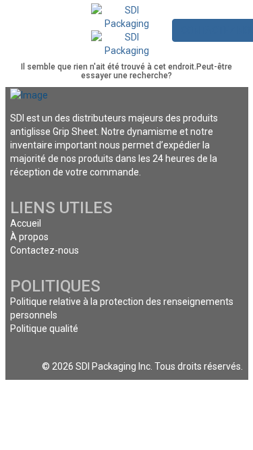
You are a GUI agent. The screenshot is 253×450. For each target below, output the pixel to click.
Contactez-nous (44, 250)
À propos (29, 236)
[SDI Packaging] (126, 16)
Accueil (25, 223)
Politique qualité (44, 328)
